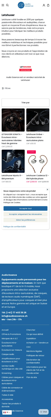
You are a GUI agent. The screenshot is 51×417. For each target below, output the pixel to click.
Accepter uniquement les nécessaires (25, 214)
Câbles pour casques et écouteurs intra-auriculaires (13, 380)
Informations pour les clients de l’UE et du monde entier (36, 370)
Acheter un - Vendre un (37, 342)
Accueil (5, 330)
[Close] (47, 189)
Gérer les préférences (25, 220)
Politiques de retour (35, 355)
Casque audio (8, 354)
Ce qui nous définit (34, 334)
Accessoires (7, 399)
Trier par (25, 102)
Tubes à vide (7, 395)
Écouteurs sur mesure (12, 350)
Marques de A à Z (10, 338)
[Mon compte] (43, 5)
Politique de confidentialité (15, 226)
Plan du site (31, 377)
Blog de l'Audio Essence (12, 410)
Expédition (31, 338)
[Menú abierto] (2, 5)
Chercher (30, 330)
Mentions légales (34, 351)
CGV (28, 347)
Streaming (6, 373)
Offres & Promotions (11, 334)
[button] (7, 412)
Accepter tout (25, 208)
